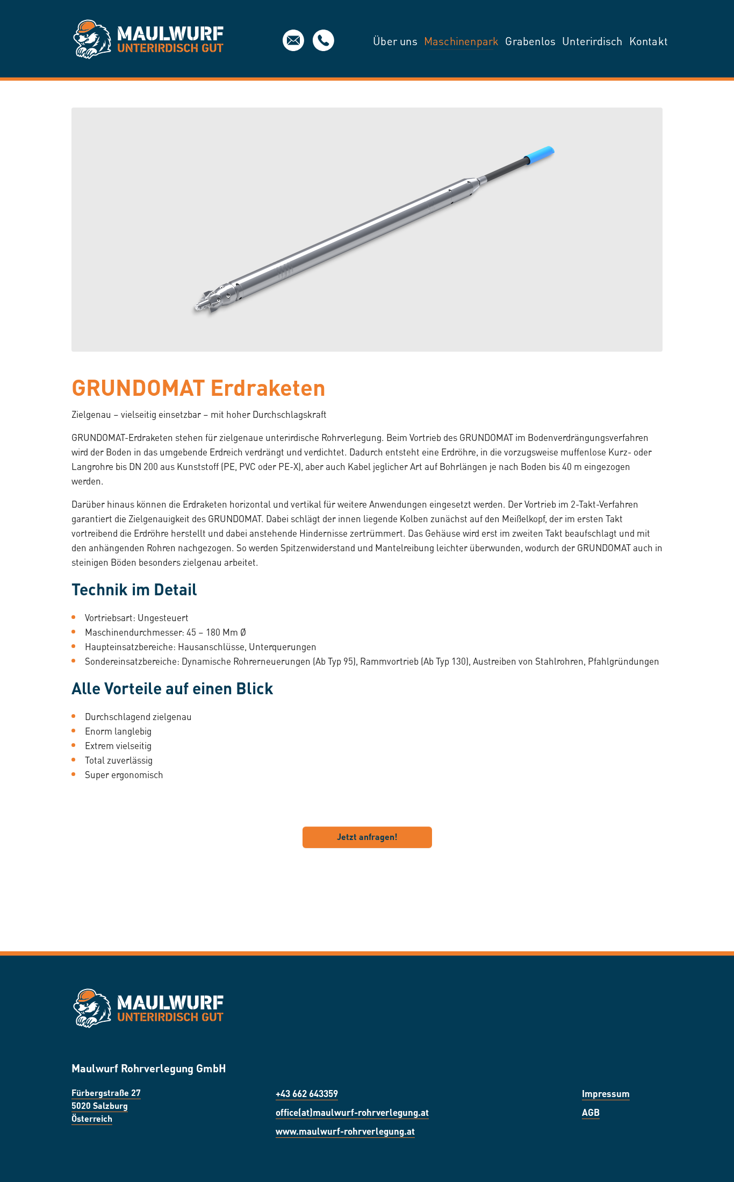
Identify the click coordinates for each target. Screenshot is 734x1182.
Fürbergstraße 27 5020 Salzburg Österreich (106, 1104)
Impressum (606, 1093)
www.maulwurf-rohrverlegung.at (345, 1130)
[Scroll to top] (710, 1158)
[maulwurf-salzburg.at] (148, 40)
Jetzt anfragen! (367, 836)
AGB (591, 1112)
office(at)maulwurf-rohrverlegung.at (293, 40)
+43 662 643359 (307, 1093)
